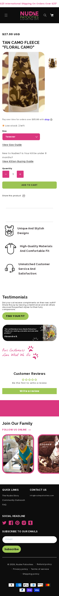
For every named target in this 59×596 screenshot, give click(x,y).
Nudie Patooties (24, 568)
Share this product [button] (11, 195)
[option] (53, 63)
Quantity (7, 168)
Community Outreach (13, 504)
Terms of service (40, 573)
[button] (6, 15)
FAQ (4, 509)
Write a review (29, 397)
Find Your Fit (15, 316)
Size (4, 131)
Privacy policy (20, 573)
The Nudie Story (10, 500)
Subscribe (11, 553)
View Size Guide (12, 145)
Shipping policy (31, 578)
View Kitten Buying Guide (17, 161)
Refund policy (44, 568)
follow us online (14, 435)
